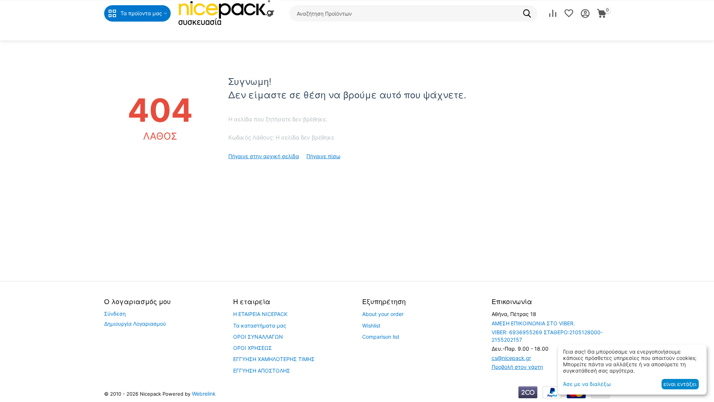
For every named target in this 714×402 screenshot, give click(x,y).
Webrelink (204, 393)
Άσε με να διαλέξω (587, 384)
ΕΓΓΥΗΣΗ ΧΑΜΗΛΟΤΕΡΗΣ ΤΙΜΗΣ (274, 359)
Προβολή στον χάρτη (517, 367)
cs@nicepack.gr (511, 358)
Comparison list (380, 337)
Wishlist (371, 325)
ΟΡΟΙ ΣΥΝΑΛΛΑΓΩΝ (258, 337)
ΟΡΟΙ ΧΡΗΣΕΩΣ (252, 348)
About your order (382, 314)
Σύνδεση (115, 313)
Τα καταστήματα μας (259, 325)
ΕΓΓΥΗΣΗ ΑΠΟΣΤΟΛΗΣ (261, 370)
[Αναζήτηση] (529, 13)
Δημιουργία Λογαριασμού (135, 323)
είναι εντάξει (680, 384)
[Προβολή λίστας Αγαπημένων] (569, 13)
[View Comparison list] (552, 13)
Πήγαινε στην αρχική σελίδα (263, 156)
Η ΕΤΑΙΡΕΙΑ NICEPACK (260, 314)
